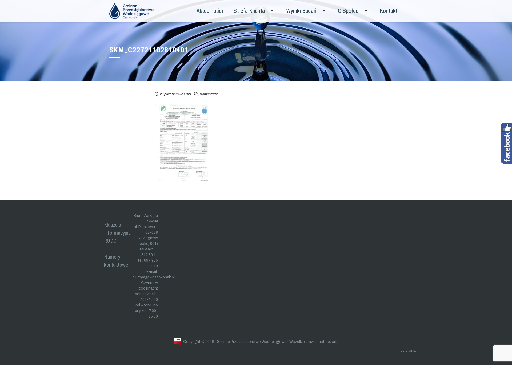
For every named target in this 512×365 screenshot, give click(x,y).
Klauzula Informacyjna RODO (117, 233)
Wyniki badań (301, 10)
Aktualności (209, 10)
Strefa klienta (249, 10)
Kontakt (388, 10)
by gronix (408, 350)
